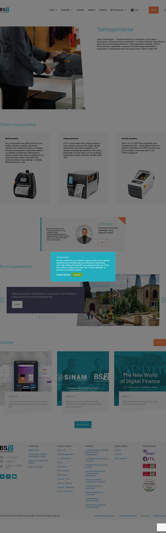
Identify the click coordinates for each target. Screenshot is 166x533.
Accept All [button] (77, 275)
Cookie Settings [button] (63, 274)
